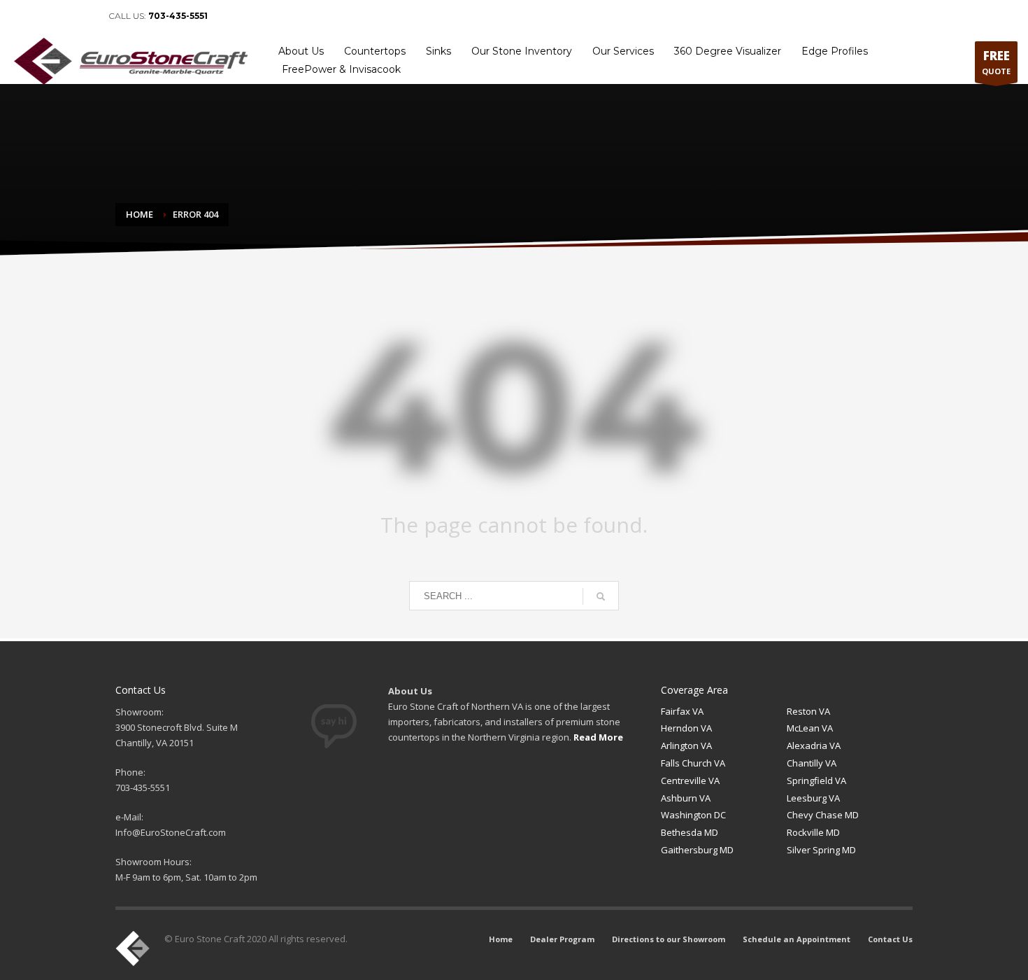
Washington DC (693, 814)
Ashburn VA (686, 798)
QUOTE (996, 62)
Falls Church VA (693, 763)
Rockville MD (813, 832)
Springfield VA (816, 780)
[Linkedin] (41, 16)
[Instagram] (83, 16)
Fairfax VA (682, 711)
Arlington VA (686, 745)
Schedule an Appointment (906, 16)
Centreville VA (690, 780)
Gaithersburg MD (697, 850)
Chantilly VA (811, 763)
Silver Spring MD (821, 850)
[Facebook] (20, 16)
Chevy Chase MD (823, 814)
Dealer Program (697, 16)
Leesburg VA (813, 798)
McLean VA (810, 728)
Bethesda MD (689, 832)
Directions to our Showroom (791, 16)
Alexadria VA (814, 745)
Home (643, 16)
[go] (601, 596)
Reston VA (808, 711)
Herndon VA (686, 728)
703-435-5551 (178, 15)
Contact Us (990, 16)
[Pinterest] (62, 16)
